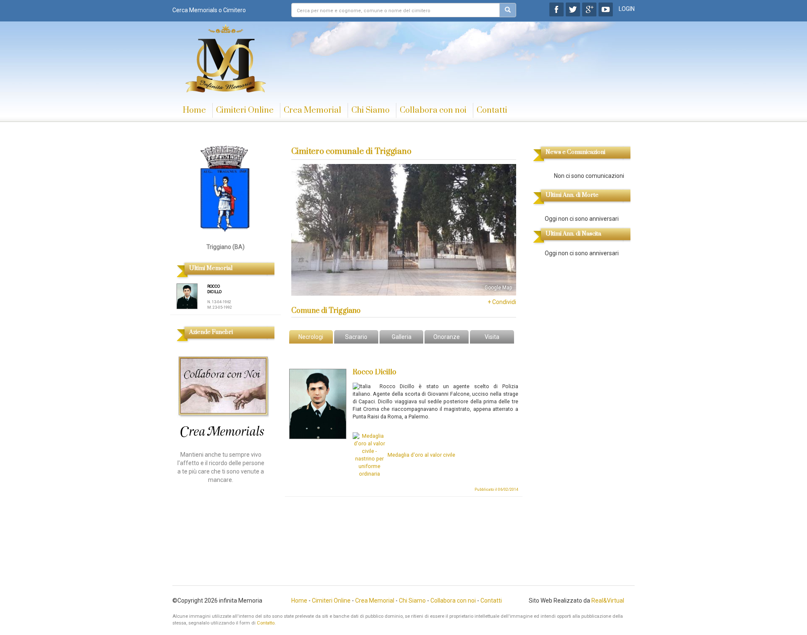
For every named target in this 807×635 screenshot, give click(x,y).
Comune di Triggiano (326, 310)
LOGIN (627, 8)
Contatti (492, 110)
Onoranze (446, 336)
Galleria (401, 336)
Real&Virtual (607, 600)
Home (194, 110)
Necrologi (310, 336)
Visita (492, 336)
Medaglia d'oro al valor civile (421, 455)
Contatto (265, 623)
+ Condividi (502, 302)
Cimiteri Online (245, 110)
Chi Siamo (370, 110)
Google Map (498, 288)
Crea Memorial (312, 110)
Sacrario (356, 336)
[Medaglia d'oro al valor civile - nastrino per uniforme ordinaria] (369, 455)
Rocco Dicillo (374, 372)
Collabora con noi (433, 110)
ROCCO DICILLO (214, 289)
